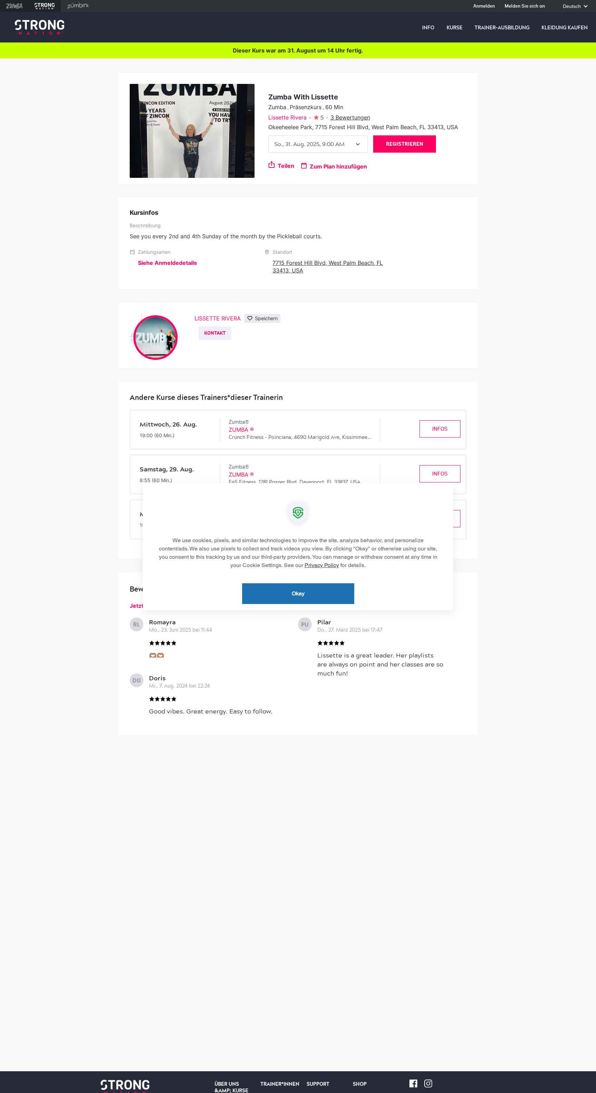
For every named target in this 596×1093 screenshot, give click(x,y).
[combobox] (318, 144)
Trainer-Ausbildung (502, 27)
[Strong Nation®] (39, 27)
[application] (298, 546)
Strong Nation (45, 6)
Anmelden (484, 6)
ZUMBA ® (241, 429)
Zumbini (78, 6)
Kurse (455, 27)
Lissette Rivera (287, 117)
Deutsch (572, 6)
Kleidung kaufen (565, 27)
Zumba (14, 6)
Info (428, 27)
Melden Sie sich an (525, 6)
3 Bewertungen (350, 117)
